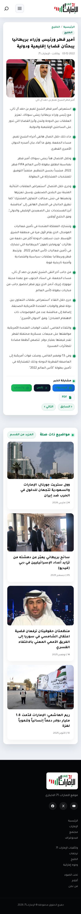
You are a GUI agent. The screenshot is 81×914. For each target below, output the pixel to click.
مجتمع (73, 832)
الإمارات (73, 826)
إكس (40, 387)
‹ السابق (66, 407)
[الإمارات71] (66, 8)
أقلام (75, 880)
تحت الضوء (71, 875)
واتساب (19, 387)
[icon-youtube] (74, 806)
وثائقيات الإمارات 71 (67, 848)
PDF (64, 397)
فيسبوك (61, 387)
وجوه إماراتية (70, 865)
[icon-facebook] (53, 806)
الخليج (56, 27)
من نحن (73, 886)
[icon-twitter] (63, 806)
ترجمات (73, 853)
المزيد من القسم (21, 434)
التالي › (48, 407)
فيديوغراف (71, 838)
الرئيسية (69, 27)
